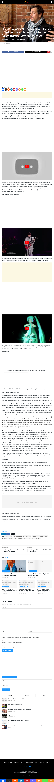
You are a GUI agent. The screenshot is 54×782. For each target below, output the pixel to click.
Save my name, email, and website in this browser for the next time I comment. (21, 637)
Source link (4, 531)
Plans (29, 538)
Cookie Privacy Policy (29, 762)
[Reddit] (8, 89)
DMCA (22, 762)
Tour (33, 538)
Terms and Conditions (39, 762)
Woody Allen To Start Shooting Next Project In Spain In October (40, 574)
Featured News (21, 39)
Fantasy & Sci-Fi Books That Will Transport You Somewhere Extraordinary (26, 726)
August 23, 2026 (40, 593)
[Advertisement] (27, 70)
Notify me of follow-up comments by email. (12, 642)
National (20, 538)
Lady (46, 536)
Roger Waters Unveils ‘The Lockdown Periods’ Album (20, 715)
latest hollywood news (7, 538)
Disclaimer (10, 762)
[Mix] (19, 89)
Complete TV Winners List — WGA (16, 698)
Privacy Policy (16, 762)
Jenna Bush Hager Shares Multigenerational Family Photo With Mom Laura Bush (26, 591)
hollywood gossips (17, 536)
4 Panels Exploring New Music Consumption (18, 720)
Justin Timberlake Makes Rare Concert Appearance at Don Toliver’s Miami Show (44, 591)
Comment (4, 607)
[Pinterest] (14, 89)
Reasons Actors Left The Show (15, 704)
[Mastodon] (17, 89)
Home (3, 43)
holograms (34, 536)
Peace (25, 538)
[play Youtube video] (27, 166)
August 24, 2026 (5, 577)
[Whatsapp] (22, 89)
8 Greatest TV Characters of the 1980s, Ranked (19, 709)
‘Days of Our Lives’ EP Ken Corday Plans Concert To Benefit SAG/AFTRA (9, 591)
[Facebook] (3, 89)
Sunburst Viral (6, 39)
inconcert (41, 536)
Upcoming (38, 538)
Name (3, 625)
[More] (25, 89)
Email (3, 631)
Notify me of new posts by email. (9, 647)
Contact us (47, 762)
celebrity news (8, 536)
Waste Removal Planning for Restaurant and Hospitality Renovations (13, 574)
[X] (6, 89)
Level (15, 538)
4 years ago (14, 39)
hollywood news (27, 536)
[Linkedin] (11, 89)
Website (30, 631)
